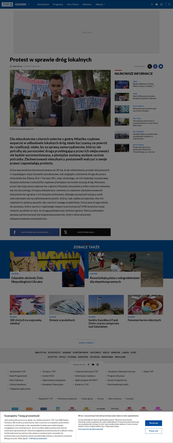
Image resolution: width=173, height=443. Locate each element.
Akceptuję (153, 423)
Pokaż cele (153, 431)
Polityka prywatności (38, 438)
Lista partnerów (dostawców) (90, 429)
